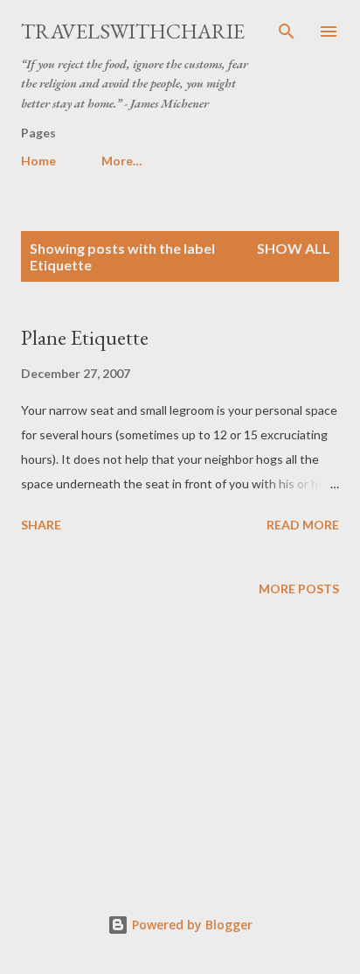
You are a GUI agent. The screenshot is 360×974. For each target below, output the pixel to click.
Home (38, 160)
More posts (299, 588)
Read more (303, 524)
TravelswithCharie (133, 31)
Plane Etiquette (85, 337)
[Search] (286, 31)
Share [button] (41, 524)
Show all (293, 248)
